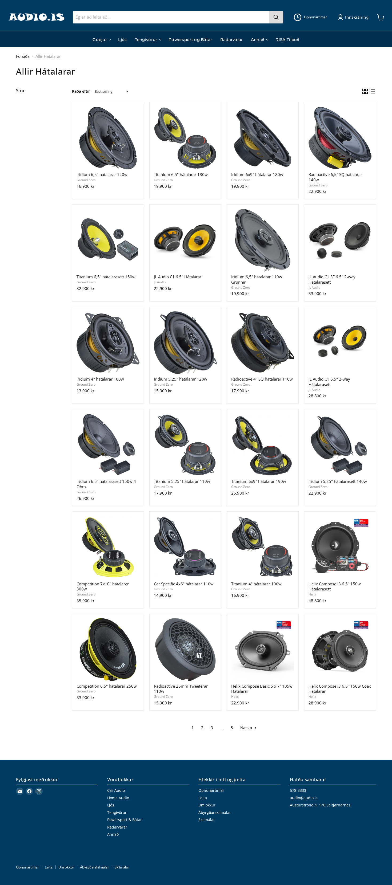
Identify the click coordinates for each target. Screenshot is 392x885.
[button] (354, 17)
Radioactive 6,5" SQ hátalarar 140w (335, 177)
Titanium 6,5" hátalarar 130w (181, 174)
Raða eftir (81, 91)
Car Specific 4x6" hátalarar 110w (184, 583)
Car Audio (116, 790)
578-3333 (298, 790)
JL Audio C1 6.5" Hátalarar (177, 276)
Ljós (122, 39)
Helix (312, 594)
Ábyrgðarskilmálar (214, 812)
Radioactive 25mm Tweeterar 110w (181, 688)
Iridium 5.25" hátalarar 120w (180, 379)
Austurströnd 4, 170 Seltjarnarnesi (320, 804)
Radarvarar (231, 39)
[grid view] (365, 91)
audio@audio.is (304, 797)
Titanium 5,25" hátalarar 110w (182, 481)
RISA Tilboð (287, 39)
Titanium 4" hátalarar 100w (256, 583)
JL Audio (160, 282)
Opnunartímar (211, 790)
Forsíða (23, 56)
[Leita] (276, 17)
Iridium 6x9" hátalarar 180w (257, 174)
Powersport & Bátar (124, 819)
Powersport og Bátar (190, 39)
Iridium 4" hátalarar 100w (100, 379)
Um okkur (206, 804)
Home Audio (118, 797)
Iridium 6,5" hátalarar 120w (102, 174)
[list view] (372, 91)
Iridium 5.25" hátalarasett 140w (338, 481)
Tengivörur (146, 39)
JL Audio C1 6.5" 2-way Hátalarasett (329, 381)
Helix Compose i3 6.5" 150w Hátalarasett (335, 586)
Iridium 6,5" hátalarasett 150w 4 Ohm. (106, 484)
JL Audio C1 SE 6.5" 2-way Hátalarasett (332, 279)
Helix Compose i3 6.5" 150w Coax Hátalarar (340, 688)
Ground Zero (86, 180)
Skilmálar (206, 819)
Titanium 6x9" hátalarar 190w (258, 481)
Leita (202, 797)
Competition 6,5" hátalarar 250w (107, 686)
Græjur (100, 39)
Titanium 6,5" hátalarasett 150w (106, 276)
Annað (258, 39)
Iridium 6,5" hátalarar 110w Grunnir (256, 279)
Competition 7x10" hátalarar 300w (103, 586)
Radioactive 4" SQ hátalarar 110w (262, 379)
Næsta (246, 727)
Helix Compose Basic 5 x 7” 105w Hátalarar (262, 688)
